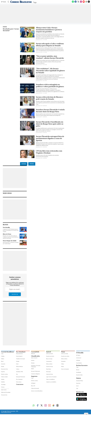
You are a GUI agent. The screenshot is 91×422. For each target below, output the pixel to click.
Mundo (2, 366)
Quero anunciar (34, 357)
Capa (2, 353)
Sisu (17, 374)
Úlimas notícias (49, 363)
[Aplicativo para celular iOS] (81, 394)
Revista (77, 369)
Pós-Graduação (19, 379)
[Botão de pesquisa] (8, 2)
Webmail (33, 353)
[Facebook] (76, 2)
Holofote (3, 381)
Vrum (63, 352)
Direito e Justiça (4, 374)
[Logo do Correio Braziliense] (21, 1)
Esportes (3, 371)
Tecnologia (3, 384)
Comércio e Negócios (35, 373)
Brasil (2, 361)
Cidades (2, 356)
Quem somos (3, 389)
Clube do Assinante (35, 388)
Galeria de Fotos (49, 374)
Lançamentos (49, 361)
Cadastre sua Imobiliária (51, 381)
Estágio (17, 361)
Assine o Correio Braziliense (36, 390)
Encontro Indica (79, 374)
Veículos (32, 363)
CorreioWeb (35, 352)
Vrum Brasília (79, 363)
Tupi (77, 388)
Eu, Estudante (20, 352)
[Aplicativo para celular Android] (81, 399)
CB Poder (78, 360)
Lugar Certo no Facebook (51, 376)
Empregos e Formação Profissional (35, 366)
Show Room (48, 369)
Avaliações (63, 361)
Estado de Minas (79, 380)
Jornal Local (78, 357)
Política (2, 358)
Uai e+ (77, 385)
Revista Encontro (82, 365)
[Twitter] (78, 2)
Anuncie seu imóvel (50, 356)
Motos (62, 366)
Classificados (35, 356)
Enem (17, 363)
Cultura (17, 369)
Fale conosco (18, 381)
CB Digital (33, 383)
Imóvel (48, 352)
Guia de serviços (49, 366)
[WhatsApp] (73, 2)
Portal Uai (78, 383)
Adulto (32, 368)
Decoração (48, 371)
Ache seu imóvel (49, 353)
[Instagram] (81, 2)
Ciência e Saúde (4, 376)
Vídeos (62, 363)
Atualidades (78, 372)
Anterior (23, 163)
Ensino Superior (19, 356)
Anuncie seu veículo (65, 356)
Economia (3, 363)
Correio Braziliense (7, 352)
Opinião (2, 379)
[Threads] (89, 2)
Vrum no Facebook (65, 369)
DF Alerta (78, 355)
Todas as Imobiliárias (50, 379)
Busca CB (33, 385)
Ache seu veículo (64, 353)
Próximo (32, 163)
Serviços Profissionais (35, 371)
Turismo (2, 387)
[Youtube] (84, 2)
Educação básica (19, 353)
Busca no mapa (49, 358)
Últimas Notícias (19, 366)
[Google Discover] (86, 2)
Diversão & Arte (4, 369)
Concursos (19, 384)
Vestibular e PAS (19, 371)
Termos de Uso (4, 394)
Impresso (34, 376)
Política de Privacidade (5, 392)
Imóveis (32, 360)
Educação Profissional (20, 376)
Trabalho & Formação (20, 358)
